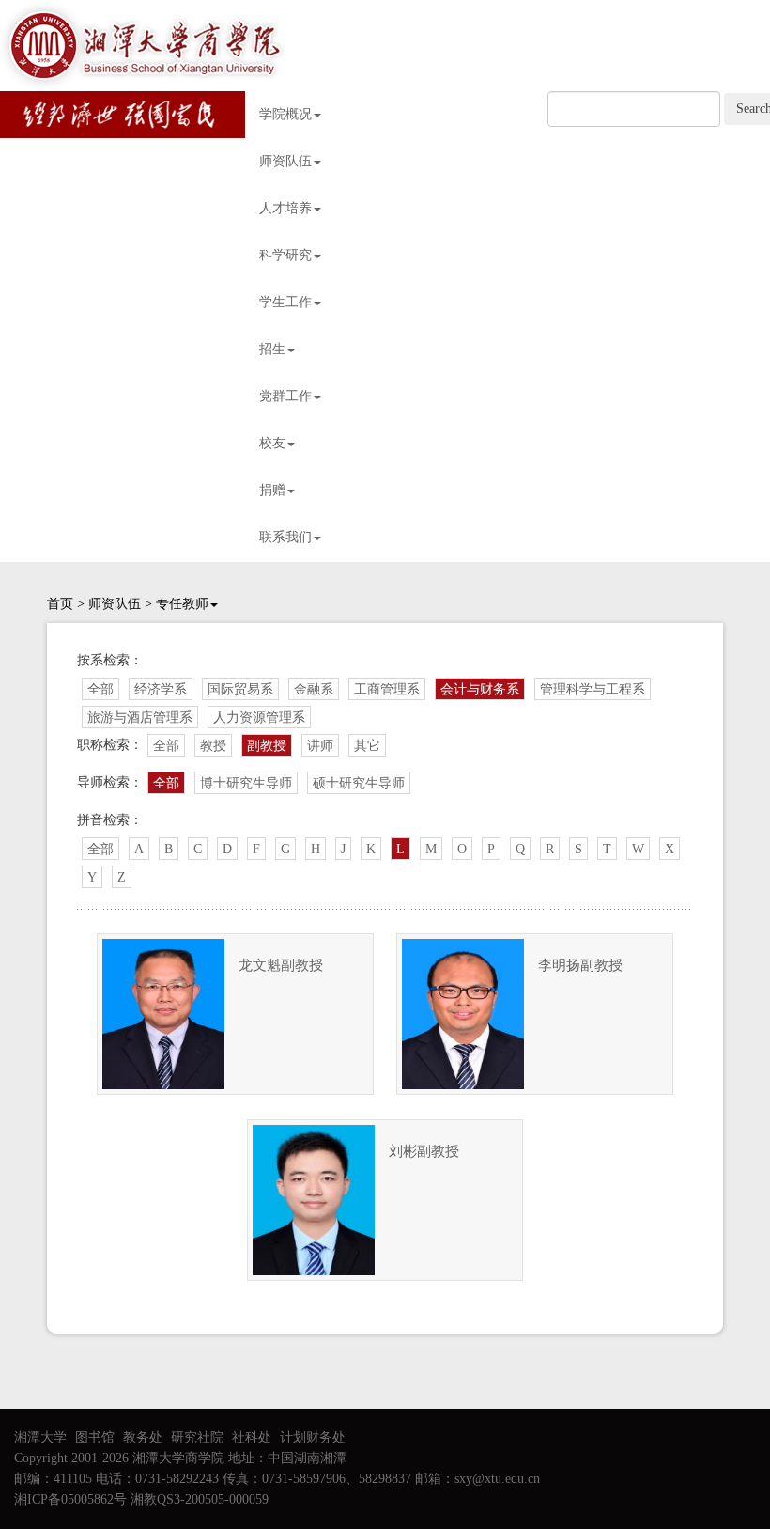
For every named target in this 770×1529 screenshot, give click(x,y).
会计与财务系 (479, 689)
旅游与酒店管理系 (139, 717)
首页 (60, 604)
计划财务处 (313, 1437)
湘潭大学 (40, 1437)
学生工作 (285, 302)
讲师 (320, 746)
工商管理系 (387, 689)
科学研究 (285, 255)
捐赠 (272, 490)
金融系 (313, 689)
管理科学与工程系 (592, 689)
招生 (272, 349)
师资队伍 (285, 161)
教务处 (142, 1437)
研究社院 (197, 1437)
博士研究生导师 (246, 783)
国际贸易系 (240, 689)
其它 (367, 746)
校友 (272, 443)
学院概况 (285, 114)
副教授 (266, 746)
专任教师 (182, 604)
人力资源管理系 (259, 717)
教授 (213, 746)
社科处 (251, 1437)
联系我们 (285, 537)
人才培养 (285, 208)
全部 (100, 689)
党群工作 (285, 396)
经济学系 (160, 689)
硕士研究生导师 (359, 783)
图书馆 (95, 1437)
